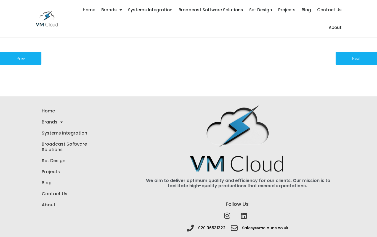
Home (89, 10)
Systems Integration (150, 10)
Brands (109, 10)
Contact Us (329, 10)
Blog (306, 10)
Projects (287, 10)
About (335, 27)
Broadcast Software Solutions (211, 10)
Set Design (260, 10)
